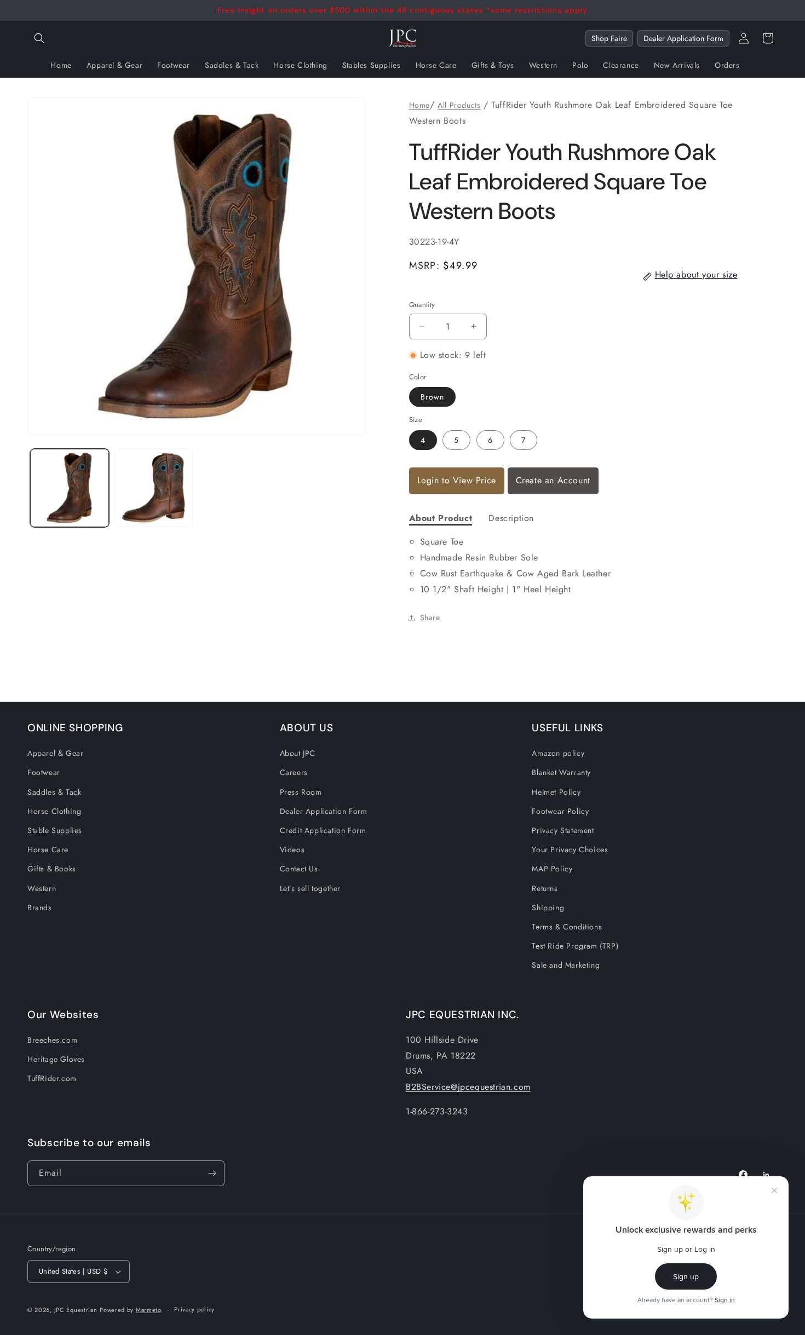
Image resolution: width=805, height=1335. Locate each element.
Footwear (43, 772)
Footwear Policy (560, 811)
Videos (292, 849)
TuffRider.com (52, 1078)
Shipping (548, 907)
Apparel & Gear (55, 753)
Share (430, 617)
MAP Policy (552, 868)
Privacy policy (194, 1309)
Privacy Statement (563, 830)
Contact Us (299, 868)
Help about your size (696, 274)
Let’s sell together (310, 888)
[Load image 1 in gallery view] (69, 488)
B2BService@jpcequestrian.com (468, 1086)
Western (41, 888)
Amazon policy (558, 753)
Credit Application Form (323, 830)
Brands (39, 907)
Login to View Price (456, 480)
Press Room (301, 792)
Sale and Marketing (566, 965)
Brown (432, 396)
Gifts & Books (51, 868)
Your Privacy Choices (570, 849)
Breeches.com (52, 1040)
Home (419, 105)
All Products (459, 105)
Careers (294, 772)
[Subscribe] (212, 1173)
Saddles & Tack (54, 792)
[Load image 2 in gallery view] (153, 488)
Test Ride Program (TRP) (575, 945)
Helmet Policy (556, 792)
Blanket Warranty (561, 772)
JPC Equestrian (75, 1309)
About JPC (297, 753)
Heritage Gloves (56, 1059)
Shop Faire (609, 38)
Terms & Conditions (567, 926)
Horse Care (47, 849)
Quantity (422, 304)
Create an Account (553, 480)
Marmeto (148, 1309)
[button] (39, 38)
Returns (544, 888)
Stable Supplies (54, 830)
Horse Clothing (54, 811)
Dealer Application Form (683, 38)
